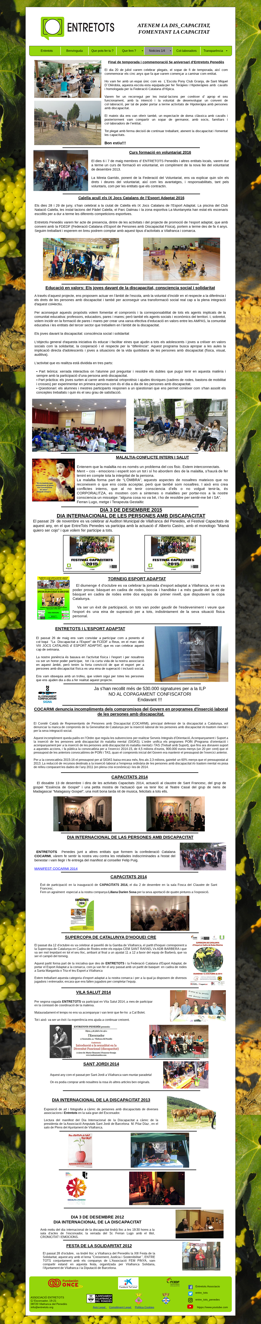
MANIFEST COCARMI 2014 (56, 869)
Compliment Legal (120, 1307)
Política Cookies (144, 1307)
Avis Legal (100, 1307)
